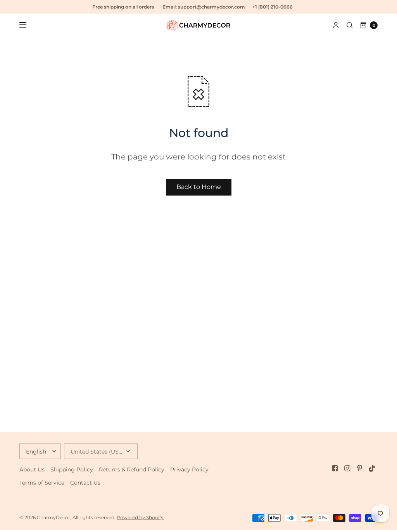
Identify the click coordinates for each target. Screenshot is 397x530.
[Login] (336, 25)
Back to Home (198, 187)
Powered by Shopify (140, 517)
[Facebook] (334, 468)
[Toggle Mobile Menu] (27, 25)
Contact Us (85, 482)
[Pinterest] (359, 468)
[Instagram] (347, 468)
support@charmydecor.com (211, 7)
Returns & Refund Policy (131, 469)
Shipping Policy (71, 469)
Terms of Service (41, 482)
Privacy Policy (189, 469)
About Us (32, 469)
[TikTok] (372, 468)
